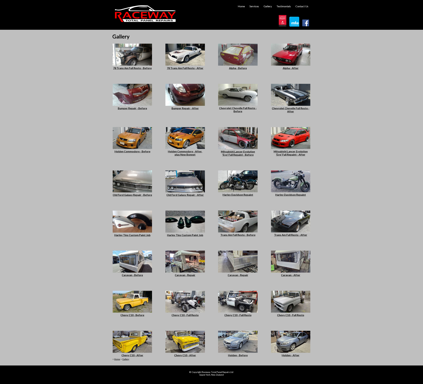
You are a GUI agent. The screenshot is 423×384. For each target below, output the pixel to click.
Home (241, 6)
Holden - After (290, 355)
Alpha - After (291, 68)
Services (254, 6)
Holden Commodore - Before (132, 151)
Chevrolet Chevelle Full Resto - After (290, 110)
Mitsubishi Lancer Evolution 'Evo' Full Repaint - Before (238, 153)
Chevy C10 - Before (132, 315)
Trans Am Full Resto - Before (237, 234)
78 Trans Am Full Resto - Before (132, 68)
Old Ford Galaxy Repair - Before (132, 194)
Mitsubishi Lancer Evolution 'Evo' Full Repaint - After (291, 153)
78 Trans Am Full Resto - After (185, 68)
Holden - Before (238, 355)
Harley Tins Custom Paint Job (132, 235)
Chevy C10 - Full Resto (185, 315)
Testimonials (283, 6)
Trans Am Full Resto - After (290, 234)
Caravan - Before (132, 275)
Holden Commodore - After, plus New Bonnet (185, 153)
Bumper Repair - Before (132, 108)
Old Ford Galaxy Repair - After (185, 194)
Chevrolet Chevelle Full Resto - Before (238, 109)
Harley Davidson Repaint (238, 194)
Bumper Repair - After (185, 108)
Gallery (268, 6)
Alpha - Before (238, 68)
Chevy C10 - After (132, 355)
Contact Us (301, 6)
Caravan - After (290, 275)
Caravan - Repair (185, 275)
